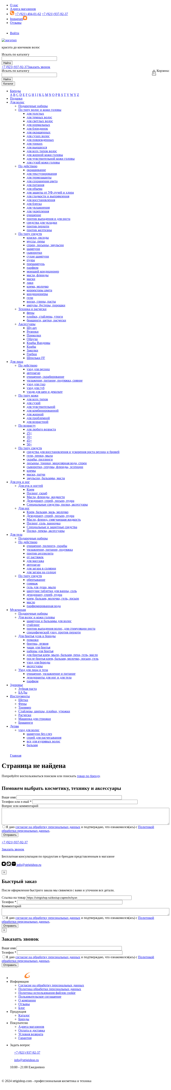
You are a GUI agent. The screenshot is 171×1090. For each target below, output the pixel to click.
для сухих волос (38, 136)
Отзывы (15, 22)
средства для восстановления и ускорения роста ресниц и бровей (73, 452)
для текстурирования (42, 173)
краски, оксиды (38, 237)
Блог (21, 1008)
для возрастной (37, 422)
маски (31, 279)
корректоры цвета (39, 290)
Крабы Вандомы (38, 343)
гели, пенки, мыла (40, 455)
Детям (14, 726)
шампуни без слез (39, 734)
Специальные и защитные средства (52, 527)
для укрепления (38, 211)
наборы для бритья (40, 651)
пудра (31, 260)
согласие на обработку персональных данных (47, 827)
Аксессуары (26, 324)
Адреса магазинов (23, 9)
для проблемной (38, 418)
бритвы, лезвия (37, 643)
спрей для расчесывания (44, 737)
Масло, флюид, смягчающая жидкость (54, 519)
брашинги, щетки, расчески (46, 320)
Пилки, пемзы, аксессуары (46, 531)
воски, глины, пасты (41, 301)
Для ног (24, 508)
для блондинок (37, 128)
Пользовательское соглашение (39, 996)
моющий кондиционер (43, 271)
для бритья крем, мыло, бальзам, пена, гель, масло (62, 655)
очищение (34, 215)
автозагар (33, 373)
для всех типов (37, 399)
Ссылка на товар (13, 897)
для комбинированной (43, 410)
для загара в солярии (41, 568)
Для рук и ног (20, 482)
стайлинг (33, 625)
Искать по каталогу (15, 54)
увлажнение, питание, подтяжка (50, 549)
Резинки (33, 331)
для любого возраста (41, 429)
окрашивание (36, 170)
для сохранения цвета (42, 181)
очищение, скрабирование (45, 376)
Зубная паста (27, 688)
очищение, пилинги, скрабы (47, 546)
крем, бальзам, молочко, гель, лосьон (53, 598)
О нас (14, 5)
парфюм (32, 267)
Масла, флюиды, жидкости (46, 497)
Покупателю (19, 1023)
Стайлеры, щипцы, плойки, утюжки (44, 711)
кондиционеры (37, 294)
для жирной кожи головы (45, 155)
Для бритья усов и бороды (37, 636)
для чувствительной (41, 407)
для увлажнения (38, 207)
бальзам (32, 745)
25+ (29, 433)
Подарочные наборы (33, 106)
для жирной (35, 414)
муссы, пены (36, 241)
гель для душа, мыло (41, 587)
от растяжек (35, 557)
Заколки (32, 350)
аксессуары (35, 666)
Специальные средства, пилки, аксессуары (57, 504)
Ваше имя (9, 797)
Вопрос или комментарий (20, 806)
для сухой (33, 403)
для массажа (35, 561)
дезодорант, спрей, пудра (44, 594)
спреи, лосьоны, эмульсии (45, 245)
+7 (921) (15, 67)
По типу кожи (28, 395)
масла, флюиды (38, 275)
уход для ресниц (38, 369)
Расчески (24, 715)
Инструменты (20, 696)
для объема (34, 188)
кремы (31, 470)
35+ (29, 437)
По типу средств (30, 234)
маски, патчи (36, 474)
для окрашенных (38, 132)
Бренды (15, 91)
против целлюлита (40, 553)
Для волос (17, 102)
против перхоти (38, 226)
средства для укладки (42, 222)
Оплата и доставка (31, 1030)
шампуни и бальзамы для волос (49, 621)
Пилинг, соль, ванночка (43, 523)
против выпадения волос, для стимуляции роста (61, 628)
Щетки (23, 700)
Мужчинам (18, 610)
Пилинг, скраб (37, 493)
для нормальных (38, 125)
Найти (7, 63)
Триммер (24, 707)
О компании (27, 1000)
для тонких (35, 143)
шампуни (33, 249)
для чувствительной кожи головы (51, 158)
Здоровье (16, 685)
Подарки (16, 98)
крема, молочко (38, 286)
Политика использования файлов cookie (46, 993)
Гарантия (24, 1038)
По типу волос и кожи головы (39, 110)
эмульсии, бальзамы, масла (46, 478)
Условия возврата (30, 1034)
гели (30, 297)
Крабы (31, 346)
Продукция (18, 1011)
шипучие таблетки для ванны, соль (52, 591)
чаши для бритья (38, 647)
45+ (29, 440)
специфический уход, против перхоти (54, 632)
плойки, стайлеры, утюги (45, 316)
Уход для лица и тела (33, 670)
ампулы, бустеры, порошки (46, 305)
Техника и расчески (32, 309)
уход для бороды (38, 662)
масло (31, 602)
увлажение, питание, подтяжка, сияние (55, 380)
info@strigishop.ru (28, 865)
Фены (22, 704)
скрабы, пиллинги (40, 459)
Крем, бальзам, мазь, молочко (47, 512)
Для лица (16, 361)
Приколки (34, 335)
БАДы (22, 692)
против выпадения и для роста (48, 219)
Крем (30, 489)
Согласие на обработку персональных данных (51, 985)
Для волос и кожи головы (36, 617)
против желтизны (39, 230)
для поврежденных (40, 140)
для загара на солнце (41, 572)
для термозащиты (39, 177)
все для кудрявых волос (43, 741)
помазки (33, 640)
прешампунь (36, 264)
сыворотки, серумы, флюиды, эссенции (55, 467)
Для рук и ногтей (30, 485)
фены (30, 313)
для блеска (34, 204)
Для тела (16, 534)
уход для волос (28, 730)
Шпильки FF (36, 358)
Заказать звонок (39, 67)
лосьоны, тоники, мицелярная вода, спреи (57, 463)
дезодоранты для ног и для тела (49, 677)
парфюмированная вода (44, 606)
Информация (19, 981)
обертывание (36, 579)
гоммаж (32, 583)
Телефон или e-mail (16, 801)
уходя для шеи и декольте (45, 391)
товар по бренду (88, 776)
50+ (29, 444)
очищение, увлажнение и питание (51, 673)
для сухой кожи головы (43, 162)
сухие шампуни (38, 256)
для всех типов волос (42, 151)
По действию (27, 166)
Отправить (10, 834)
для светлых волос (40, 121)
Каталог (8, 83)
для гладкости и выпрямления (48, 196)
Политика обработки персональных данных (49, 989)
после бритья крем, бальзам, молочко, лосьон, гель (62, 658)
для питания (35, 185)
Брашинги (25, 722)
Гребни (32, 354)
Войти (14, 33)
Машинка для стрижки (34, 719)
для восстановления (41, 200)
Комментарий (11, 906)
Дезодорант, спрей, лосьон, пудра (50, 500)
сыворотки (34, 252)
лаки (30, 282)
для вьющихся (37, 147)
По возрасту (27, 425)
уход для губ (35, 388)
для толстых (35, 113)
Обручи (32, 339)
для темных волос (39, 117)
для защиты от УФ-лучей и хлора (50, 192)
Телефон (9, 902)
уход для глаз (36, 384)
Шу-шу (32, 328)
